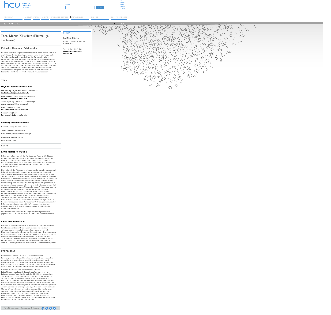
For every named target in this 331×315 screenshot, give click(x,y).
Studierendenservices (59, 17)
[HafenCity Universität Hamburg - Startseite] (20, 1)
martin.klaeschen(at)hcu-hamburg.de (15, 93)
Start (5, 24)
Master (36, 17)
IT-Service (122, 4)
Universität (8, 17)
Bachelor (28, 17)
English (123, 24)
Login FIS (122, 2)
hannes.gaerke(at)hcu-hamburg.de (14, 115)
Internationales (77, 17)
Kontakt (7, 308)
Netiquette (35, 308)
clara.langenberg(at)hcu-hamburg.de (14, 109)
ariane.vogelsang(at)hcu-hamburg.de (14, 104)
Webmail (122, 8)
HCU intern (122, 6)
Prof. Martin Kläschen (15, 24)
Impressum (15, 308)
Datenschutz (25, 308)
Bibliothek (95, 17)
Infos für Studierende (119, 17)
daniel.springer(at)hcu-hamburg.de (14, 98)
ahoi (124, 10)
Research (45, 17)
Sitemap (123, 1)
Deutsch (117, 24)
